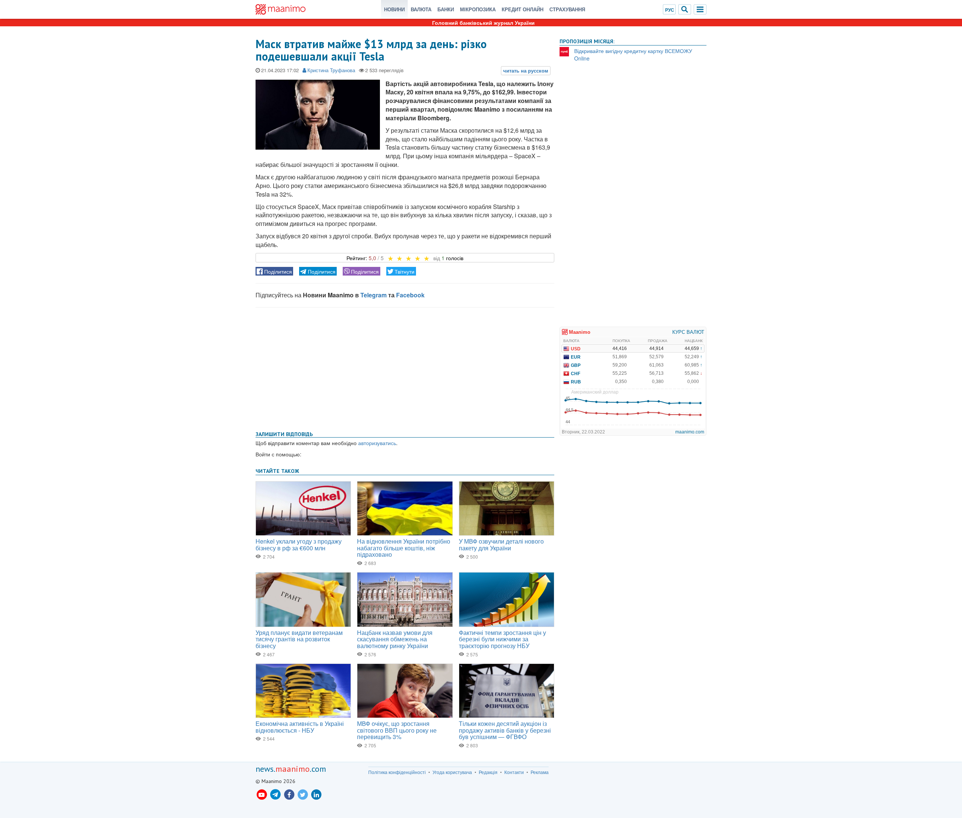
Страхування (567, 9)
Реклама (540, 772)
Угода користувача (452, 772)
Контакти (514, 772)
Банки (445, 9)
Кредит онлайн (522, 9)
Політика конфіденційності (397, 772)
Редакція (488, 772)
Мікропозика (478, 9)
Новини (394, 9)
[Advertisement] (405, 367)
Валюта (421, 9)
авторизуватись (377, 443)
